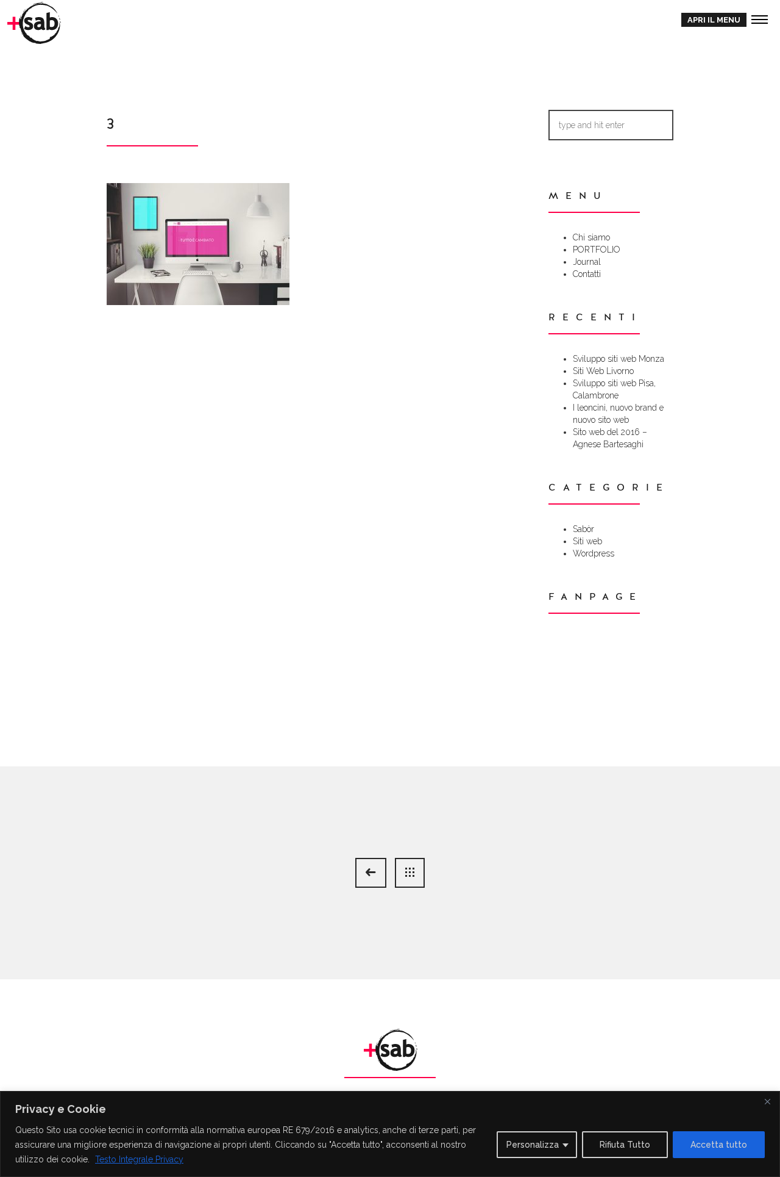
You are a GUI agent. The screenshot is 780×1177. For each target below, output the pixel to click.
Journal (587, 262)
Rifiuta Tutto (625, 1145)
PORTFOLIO (596, 249)
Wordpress (593, 553)
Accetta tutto (718, 1145)
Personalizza (532, 1145)
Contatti (587, 274)
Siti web (587, 541)
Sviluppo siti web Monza (618, 359)
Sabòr (583, 529)
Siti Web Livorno (603, 371)
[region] (390, 1134)
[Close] (767, 1101)
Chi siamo (591, 237)
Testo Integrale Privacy (139, 1159)
